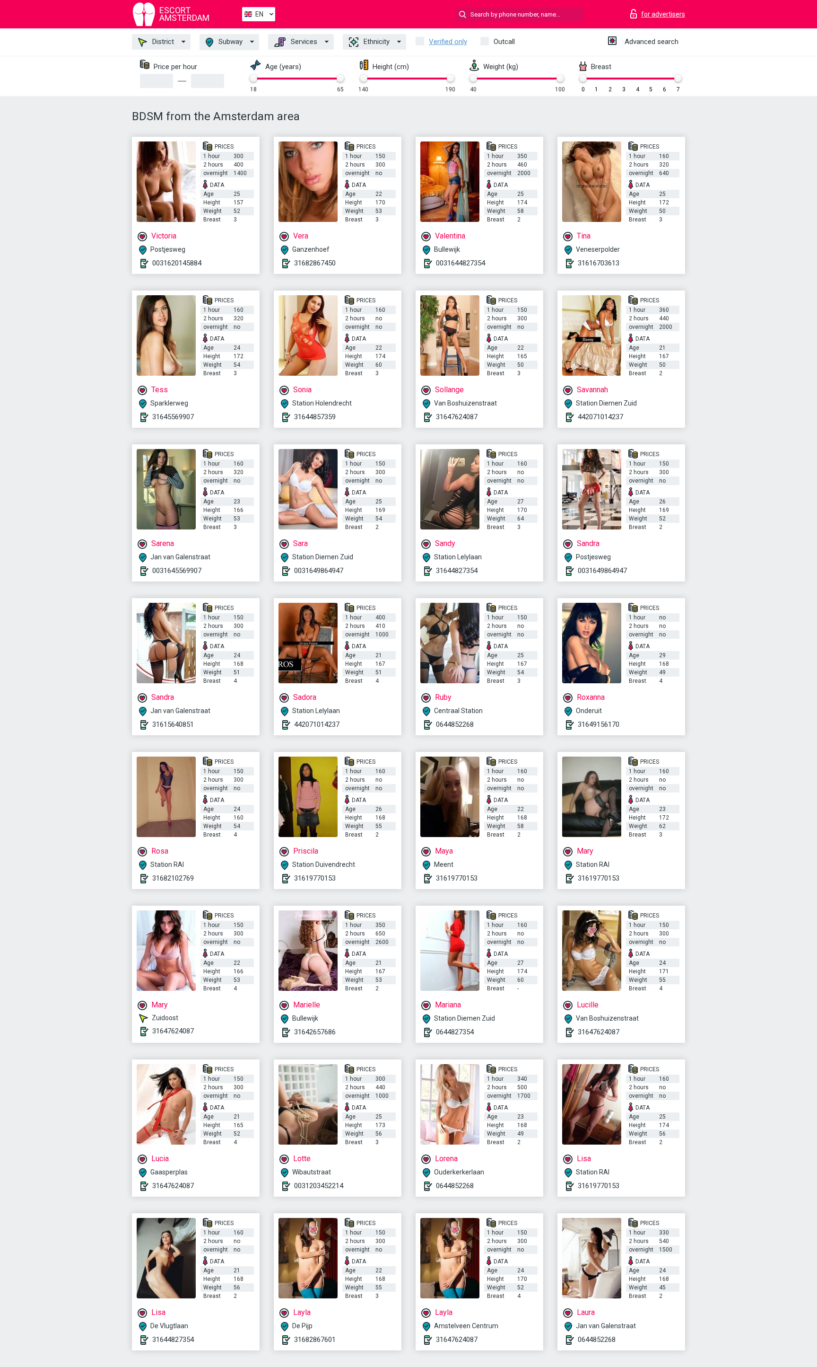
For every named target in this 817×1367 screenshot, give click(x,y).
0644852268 (455, 724)
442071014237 (600, 417)
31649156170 (598, 724)
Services (303, 41)
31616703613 (598, 263)
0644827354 (455, 1032)
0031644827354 (460, 263)
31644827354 (457, 570)
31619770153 (315, 878)
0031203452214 (318, 1186)
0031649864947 (318, 570)
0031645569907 (176, 570)
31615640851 (173, 724)
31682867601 (315, 1339)
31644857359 (315, 417)
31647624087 (457, 417)
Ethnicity (376, 41)
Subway (230, 41)
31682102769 (173, 878)
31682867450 (315, 263)
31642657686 (315, 1032)
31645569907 (173, 417)
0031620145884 (176, 263)
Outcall (504, 41)
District (162, 41)
